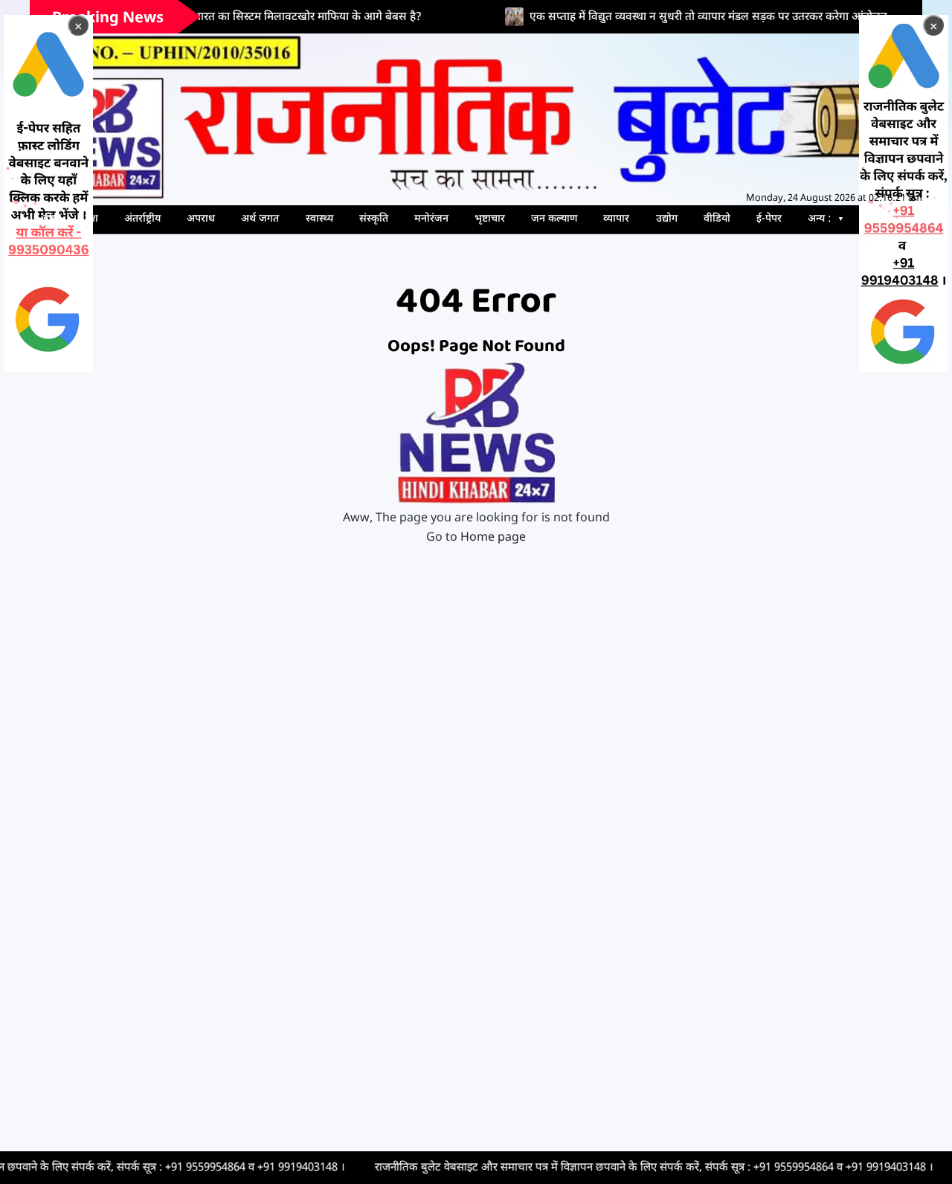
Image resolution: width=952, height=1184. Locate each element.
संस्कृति (373, 219)
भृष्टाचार (490, 219)
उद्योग (667, 219)
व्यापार (616, 219)
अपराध (201, 219)
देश (91, 219)
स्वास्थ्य (319, 219)
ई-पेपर (769, 219)
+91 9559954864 (149, 1167)
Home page (493, 538)
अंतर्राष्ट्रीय (142, 219)
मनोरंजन (431, 219)
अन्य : (819, 219)
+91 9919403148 (242, 1167)
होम (51, 219)
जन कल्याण (554, 219)
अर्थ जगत (260, 219)
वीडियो (717, 219)
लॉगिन (878, 219)
